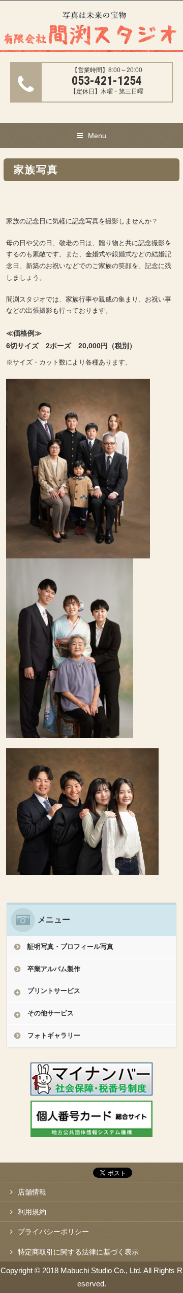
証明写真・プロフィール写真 (70, 946)
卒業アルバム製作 (53, 969)
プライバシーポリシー (53, 1232)
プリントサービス (53, 990)
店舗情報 (32, 1192)
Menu (97, 135)
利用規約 (32, 1212)
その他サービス (50, 1013)
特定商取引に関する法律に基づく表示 (78, 1252)
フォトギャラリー (53, 1035)
